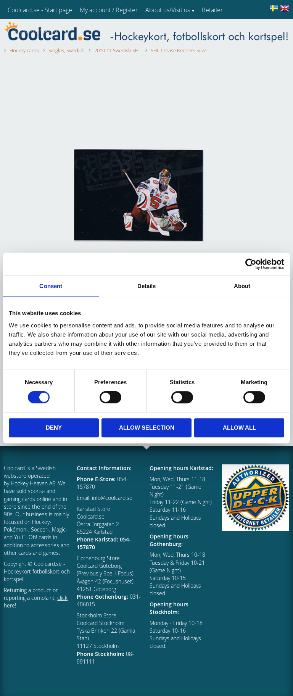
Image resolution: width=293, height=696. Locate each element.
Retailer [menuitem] (212, 10)
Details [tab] (146, 286)
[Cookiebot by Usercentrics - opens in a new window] (250, 264)
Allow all (239, 427)
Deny (54, 427)
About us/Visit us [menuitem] (167, 10)
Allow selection (146, 427)
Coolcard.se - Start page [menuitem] (40, 10)
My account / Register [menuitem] (109, 10)
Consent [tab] (50, 286)
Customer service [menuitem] (38, 30)
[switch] (110, 397)
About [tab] (242, 286)
